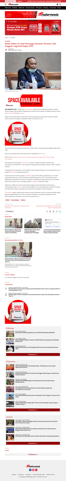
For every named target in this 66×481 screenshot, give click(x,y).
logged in (15, 277)
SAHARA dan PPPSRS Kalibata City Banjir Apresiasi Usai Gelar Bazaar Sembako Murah (35, 381)
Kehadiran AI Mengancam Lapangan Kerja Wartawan (17, 205)
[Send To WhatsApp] (60, 211)
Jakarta (19, 187)
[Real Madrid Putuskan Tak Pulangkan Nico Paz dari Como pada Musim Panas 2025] (10, 349)
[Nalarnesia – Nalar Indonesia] (12, 4)
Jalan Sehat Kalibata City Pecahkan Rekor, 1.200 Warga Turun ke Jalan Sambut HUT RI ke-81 (35, 366)
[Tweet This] (50, 211)
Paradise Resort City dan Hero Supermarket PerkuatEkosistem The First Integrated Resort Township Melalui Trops (34, 289)
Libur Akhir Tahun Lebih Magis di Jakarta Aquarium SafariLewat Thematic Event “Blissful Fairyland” (36, 422)
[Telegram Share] (56, 211)
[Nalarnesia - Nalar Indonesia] (33, 466)
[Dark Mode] (57, 4)
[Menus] (6, 4)
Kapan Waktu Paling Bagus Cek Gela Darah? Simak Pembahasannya (48, 205)
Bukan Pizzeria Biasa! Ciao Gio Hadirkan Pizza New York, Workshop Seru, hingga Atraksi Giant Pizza (35, 429)
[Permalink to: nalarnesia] (6, 49)
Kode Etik (28, 474)
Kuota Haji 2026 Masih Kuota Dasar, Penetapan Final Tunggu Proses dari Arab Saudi (37, 396)
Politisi (23, 200)
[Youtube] (36, 470)
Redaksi (14, 474)
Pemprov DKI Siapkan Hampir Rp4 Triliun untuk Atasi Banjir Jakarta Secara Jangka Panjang (36, 403)
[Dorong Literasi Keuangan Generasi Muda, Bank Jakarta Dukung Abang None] (10, 437)
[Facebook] (30, 470)
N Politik (7, 41)
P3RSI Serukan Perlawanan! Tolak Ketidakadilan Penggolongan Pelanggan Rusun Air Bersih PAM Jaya (32, 231)
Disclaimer (21, 474)
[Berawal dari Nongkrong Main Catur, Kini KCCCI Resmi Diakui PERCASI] (10, 334)
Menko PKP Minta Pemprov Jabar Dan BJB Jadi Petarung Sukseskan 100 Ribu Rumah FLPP (37, 340)
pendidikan (27, 175)
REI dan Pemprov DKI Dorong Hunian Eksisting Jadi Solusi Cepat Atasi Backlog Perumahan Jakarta (13, 231)
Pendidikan (8, 192)
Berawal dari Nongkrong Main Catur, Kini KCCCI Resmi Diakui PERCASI (34, 332)
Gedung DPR (10, 113)
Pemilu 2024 (25, 162)
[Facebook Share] (47, 211)
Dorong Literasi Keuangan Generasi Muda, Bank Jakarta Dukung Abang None (37, 436)
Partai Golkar (28, 109)
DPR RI (7, 200)
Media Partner (51, 474)
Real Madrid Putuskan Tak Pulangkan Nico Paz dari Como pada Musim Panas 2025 (36, 348)
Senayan (22, 113)
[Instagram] (33, 470)
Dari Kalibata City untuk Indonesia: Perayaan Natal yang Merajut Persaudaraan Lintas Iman (33, 388)
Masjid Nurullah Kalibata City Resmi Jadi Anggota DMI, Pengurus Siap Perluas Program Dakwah (37, 374)
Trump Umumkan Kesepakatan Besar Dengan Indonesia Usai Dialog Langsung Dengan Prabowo (52, 231)
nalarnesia (11, 49)
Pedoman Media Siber (39, 474)
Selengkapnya (32, 354)
